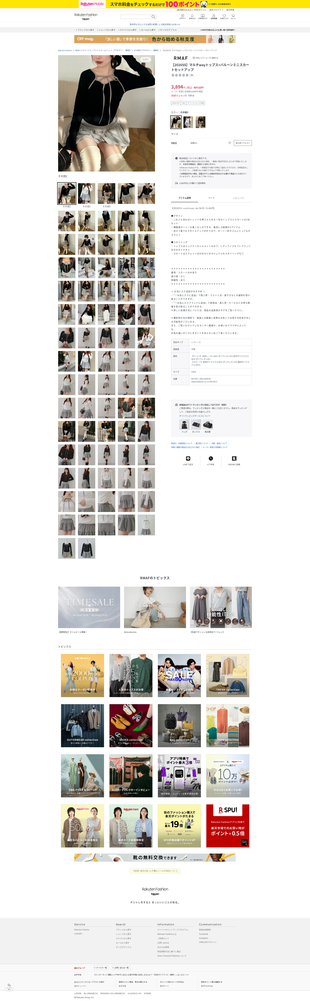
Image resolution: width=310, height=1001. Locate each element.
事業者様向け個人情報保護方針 (112, 993)
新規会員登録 (205, 929)
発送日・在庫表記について (181, 443)
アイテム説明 (184, 197)
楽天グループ (215, 10)
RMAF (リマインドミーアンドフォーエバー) (92, 50)
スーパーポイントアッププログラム (172, 929)
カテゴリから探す (123, 938)
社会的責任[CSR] (134, 993)
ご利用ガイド (163, 938)
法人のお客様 (163, 947)
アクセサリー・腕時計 (122, 50)
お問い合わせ (163, 943)
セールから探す (122, 943)
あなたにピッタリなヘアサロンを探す (89, 982)
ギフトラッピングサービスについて (194, 415)
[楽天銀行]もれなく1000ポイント (191, 10)
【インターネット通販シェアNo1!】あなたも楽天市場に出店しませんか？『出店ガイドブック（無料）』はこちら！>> (141, 975)
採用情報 (147, 993)
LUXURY (78, 933)
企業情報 (77, 993)
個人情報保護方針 (91, 993)
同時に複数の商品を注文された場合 (185, 447)
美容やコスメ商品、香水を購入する (133, 982)
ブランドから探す (123, 929)
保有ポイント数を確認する (211, 982)
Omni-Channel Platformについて (171, 956)
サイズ (211, 197)
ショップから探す (123, 934)
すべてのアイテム (123, 947)
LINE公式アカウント (208, 942)
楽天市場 (230, 10)
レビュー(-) (238, 197)
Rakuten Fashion (65, 50)
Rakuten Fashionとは (166, 934)
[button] (106, 113)
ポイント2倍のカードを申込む (172, 982)
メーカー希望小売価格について (215, 447)
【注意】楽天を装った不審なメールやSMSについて (155, 871)
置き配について (202, 443)
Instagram (203, 938)
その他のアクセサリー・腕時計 (146, 50)
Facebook (203, 934)
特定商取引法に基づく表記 (169, 951)
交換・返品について (219, 443)
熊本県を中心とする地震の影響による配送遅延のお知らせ (155, 24)
